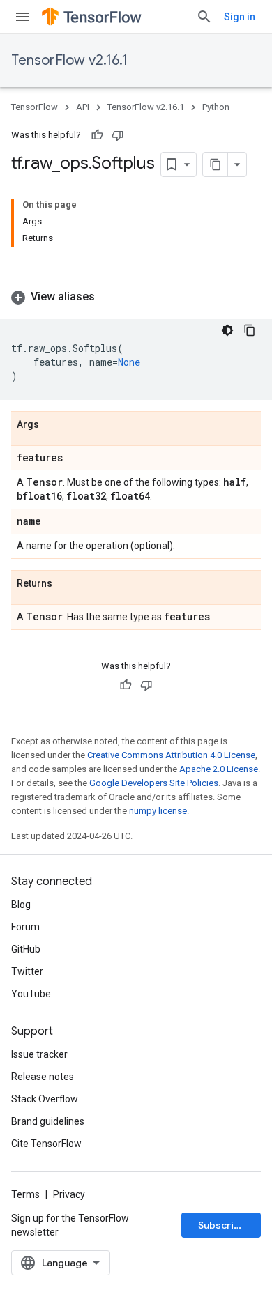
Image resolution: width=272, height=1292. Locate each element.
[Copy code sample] (250, 330)
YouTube (31, 993)
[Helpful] (96, 135)
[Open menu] (22, 16)
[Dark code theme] (227, 330)
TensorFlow (34, 107)
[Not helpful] (117, 135)
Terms (25, 1194)
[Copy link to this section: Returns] (66, 584)
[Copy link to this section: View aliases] (109, 297)
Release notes (42, 1076)
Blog (21, 904)
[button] (136, 297)
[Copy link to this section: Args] (53, 425)
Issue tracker (39, 1054)
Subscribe (222, 1225)
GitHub (25, 949)
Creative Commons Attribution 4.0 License (171, 755)
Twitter (27, 971)
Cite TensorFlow (46, 1143)
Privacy (69, 1194)
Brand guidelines (47, 1121)
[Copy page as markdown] (215, 164)
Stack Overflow (44, 1099)
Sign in (239, 16)
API (82, 107)
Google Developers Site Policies (153, 783)
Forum (25, 926)
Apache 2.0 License (218, 769)
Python (215, 107)
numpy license (158, 811)
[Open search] (204, 16)
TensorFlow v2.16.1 (69, 60)
